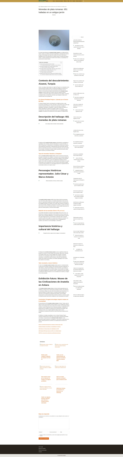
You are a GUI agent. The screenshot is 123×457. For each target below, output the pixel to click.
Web (61, 432)
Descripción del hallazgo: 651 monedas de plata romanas (49, 66)
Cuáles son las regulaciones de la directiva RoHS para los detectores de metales (78, 270)
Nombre (40, 432)
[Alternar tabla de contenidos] (61, 62)
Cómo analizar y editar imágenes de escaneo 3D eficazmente (77, 282)
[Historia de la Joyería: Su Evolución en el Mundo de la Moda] (78, 238)
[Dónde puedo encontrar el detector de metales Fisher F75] (78, 211)
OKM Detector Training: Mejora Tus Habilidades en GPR (49, 328)
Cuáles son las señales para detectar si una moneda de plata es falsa (78, 70)
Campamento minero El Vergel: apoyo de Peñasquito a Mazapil (78, 180)
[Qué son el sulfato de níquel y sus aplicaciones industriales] (78, 289)
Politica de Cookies (42, 448)
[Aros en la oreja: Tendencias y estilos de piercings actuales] (78, 226)
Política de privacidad (42, 450)
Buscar (82, 37)
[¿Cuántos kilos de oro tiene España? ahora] (78, 124)
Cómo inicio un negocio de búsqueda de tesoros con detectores (78, 106)
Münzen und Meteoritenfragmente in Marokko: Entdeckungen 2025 (50, 324)
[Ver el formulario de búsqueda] (83, 1)
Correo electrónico (53, 432)
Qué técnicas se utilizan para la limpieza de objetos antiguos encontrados (78, 204)
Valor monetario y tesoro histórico (47, 72)
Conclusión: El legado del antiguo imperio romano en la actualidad (52, 74)
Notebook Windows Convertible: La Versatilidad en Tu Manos (49, 326)
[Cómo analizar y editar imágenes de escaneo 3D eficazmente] (78, 276)
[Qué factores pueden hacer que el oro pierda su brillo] (78, 186)
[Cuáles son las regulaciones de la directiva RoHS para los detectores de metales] (78, 264)
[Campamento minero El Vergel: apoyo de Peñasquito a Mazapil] (78, 173)
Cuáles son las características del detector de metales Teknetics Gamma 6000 (61, 357)
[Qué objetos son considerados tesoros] (78, 252)
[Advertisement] (54, 22)
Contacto (40, 451)
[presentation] (46, 348)
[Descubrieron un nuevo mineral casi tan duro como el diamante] (78, 48)
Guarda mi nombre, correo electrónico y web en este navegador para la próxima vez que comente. (53, 435)
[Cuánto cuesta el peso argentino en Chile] (78, 112)
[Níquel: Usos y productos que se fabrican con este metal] (78, 76)
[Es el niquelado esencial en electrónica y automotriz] (78, 137)
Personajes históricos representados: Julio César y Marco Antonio (50, 68)
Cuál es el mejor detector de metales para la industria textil (61, 378)
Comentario (41, 417)
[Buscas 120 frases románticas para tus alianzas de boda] (78, 161)
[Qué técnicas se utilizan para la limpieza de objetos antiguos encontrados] (78, 197)
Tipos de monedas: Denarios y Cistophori (48, 67)
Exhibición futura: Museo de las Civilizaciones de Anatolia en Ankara (50, 73)
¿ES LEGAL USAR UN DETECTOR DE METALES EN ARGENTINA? (78, 41)
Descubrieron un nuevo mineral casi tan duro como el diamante (78, 55)
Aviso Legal (41, 446)
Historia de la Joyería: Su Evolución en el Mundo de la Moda (78, 245)
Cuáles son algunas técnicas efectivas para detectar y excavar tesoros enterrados (45, 400)
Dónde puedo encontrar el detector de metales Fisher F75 (78, 219)
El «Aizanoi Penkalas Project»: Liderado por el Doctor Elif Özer (51, 65)
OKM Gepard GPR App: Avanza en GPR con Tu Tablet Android (50, 330)
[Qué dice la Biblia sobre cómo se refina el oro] (78, 88)
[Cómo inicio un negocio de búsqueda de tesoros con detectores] (78, 100)
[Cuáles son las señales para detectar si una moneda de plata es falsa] (78, 62)
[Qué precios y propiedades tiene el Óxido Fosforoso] (78, 149)
